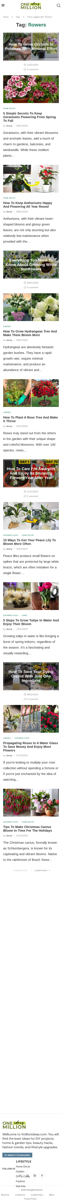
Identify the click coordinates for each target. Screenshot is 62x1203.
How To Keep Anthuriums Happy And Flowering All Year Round (27, 204)
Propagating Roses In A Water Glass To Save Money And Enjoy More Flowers (30, 746)
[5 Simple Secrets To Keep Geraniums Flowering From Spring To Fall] (31, 89)
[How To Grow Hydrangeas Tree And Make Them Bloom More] (31, 307)
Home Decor (9, 108)
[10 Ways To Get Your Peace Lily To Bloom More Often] (31, 516)
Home (6, 17)
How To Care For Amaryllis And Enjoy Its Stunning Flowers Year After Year (31, 473)
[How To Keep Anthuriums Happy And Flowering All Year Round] (31, 179)
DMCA (51, 1194)
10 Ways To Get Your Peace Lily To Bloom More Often (29, 542)
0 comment (32, 69)
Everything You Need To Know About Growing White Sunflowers (31, 264)
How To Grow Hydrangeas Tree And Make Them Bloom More (30, 333)
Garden (7, 326)
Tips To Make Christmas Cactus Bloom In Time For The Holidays (27, 828)
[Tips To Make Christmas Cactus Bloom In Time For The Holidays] (31, 803)
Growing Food (10, 535)
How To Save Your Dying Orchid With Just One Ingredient (31, 676)
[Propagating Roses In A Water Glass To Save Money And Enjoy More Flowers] (31, 719)
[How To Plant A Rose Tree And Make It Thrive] (31, 393)
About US (5, 1194)
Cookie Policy (37, 1194)
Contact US (20, 1194)
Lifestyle (23, 1161)
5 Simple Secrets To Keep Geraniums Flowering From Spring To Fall (29, 117)
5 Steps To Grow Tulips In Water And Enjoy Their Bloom (31, 622)
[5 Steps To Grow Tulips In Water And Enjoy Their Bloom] (31, 596)
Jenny (9, 125)
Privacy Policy (30, 1198)
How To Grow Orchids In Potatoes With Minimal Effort (31, 46)
